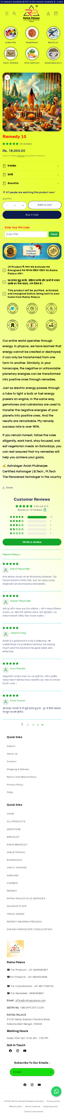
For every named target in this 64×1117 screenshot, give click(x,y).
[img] (11, 564)
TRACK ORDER (15, 914)
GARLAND (12, 875)
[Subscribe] (50, 1072)
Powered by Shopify (34, 1101)
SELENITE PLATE (17, 906)
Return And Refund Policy (22, 777)
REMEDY (12, 891)
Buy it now (32, 215)
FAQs (10, 792)
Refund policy (15, 1106)
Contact (11, 761)
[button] (7, 13)
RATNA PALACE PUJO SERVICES (26, 898)
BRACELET (13, 837)
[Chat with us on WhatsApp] (56, 1091)
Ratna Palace (18, 1101)
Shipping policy (50, 1106)
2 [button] (28, 725)
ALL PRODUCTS (16, 821)
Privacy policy (53, 1101)
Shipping (21, 156)
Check (54, 234)
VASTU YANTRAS (17, 868)
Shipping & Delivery (18, 769)
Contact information (33, 1112)
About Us (12, 754)
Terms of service (32, 1106)
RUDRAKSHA (14, 860)
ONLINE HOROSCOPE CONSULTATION (29, 929)
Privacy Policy (15, 785)
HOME (10, 814)
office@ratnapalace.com (31, 1000)
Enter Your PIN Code (17, 227)
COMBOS (12, 883)
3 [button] (33, 725)
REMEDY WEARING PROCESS (24, 922)
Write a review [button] (32, 542)
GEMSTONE (14, 829)
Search (11, 746)
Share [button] (9, 488)
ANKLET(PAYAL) (16, 852)
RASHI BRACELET (17, 845)
